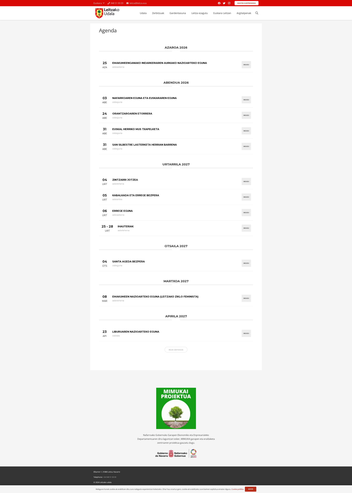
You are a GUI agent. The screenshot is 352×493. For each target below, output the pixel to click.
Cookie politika (237, 489)
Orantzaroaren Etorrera (132, 113)
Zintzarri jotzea (125, 179)
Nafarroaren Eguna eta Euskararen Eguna (144, 98)
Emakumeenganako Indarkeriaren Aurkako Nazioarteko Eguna (159, 63)
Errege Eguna (122, 210)
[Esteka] (107, 13)
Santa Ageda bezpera (128, 261)
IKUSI (246, 65)
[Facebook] (219, 3)
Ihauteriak (126, 226)
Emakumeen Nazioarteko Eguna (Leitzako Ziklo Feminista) (155, 296)
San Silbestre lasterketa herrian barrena (144, 144)
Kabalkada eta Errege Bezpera (135, 195)
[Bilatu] (257, 13)
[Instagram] (229, 3)
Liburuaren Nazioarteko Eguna (135, 331)
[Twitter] (224, 3)
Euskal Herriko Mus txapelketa (135, 129)
